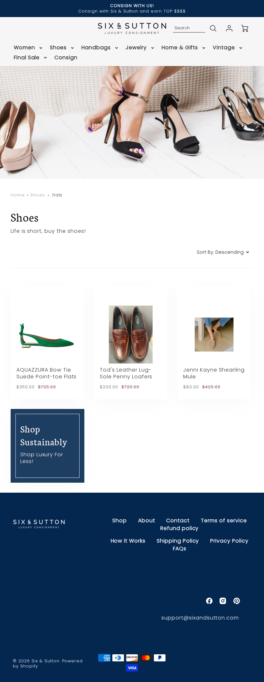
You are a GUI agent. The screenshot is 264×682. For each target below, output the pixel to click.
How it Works (128, 541)
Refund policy (179, 528)
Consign (66, 57)
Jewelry (136, 47)
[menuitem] (29, 48)
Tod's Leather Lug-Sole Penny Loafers (126, 373)
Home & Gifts (180, 47)
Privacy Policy (229, 541)
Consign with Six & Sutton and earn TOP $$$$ (131, 11)
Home (18, 195)
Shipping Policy (178, 541)
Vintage (224, 47)
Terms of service (224, 520)
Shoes (58, 47)
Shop (119, 520)
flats (57, 195)
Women (24, 47)
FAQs (179, 548)
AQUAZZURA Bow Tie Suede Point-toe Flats (46, 373)
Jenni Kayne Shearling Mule (214, 373)
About (146, 520)
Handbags (96, 47)
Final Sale (27, 57)
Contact (178, 520)
